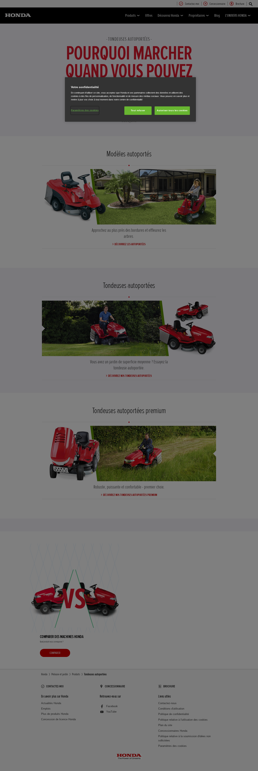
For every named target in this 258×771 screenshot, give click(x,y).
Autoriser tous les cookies (172, 110)
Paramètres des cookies (85, 110)
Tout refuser (138, 110)
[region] (130, 99)
